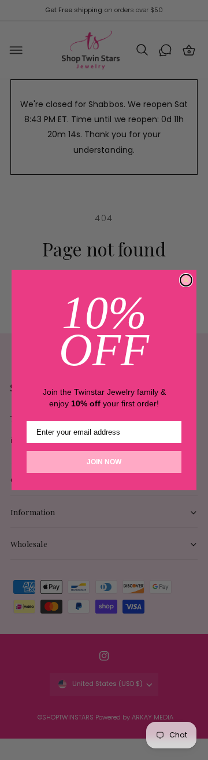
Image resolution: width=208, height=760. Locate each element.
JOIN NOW (104, 462)
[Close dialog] (186, 280)
